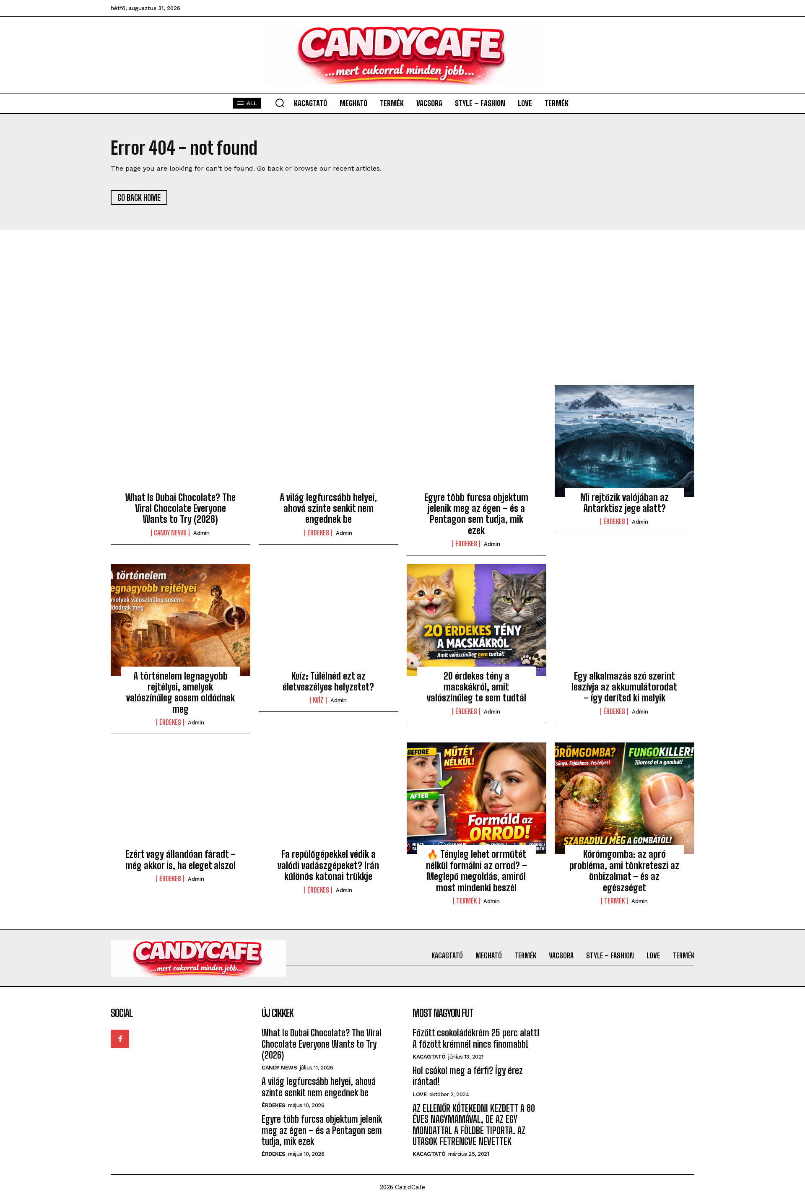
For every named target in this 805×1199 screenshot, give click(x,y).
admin (201, 533)
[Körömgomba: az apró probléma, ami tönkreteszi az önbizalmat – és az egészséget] (624, 798)
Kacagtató (429, 1057)
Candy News (170, 532)
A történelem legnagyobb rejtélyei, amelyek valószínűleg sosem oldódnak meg (180, 692)
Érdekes (318, 532)
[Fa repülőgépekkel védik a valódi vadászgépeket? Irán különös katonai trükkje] (328, 798)
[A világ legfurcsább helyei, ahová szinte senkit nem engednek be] (328, 441)
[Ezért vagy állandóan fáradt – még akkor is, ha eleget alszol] (180, 798)
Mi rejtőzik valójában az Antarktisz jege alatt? (624, 503)
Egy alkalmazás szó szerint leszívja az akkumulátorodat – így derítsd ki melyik (624, 687)
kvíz (318, 700)
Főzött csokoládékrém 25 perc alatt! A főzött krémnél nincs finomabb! (476, 1038)
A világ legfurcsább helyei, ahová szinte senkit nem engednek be (328, 508)
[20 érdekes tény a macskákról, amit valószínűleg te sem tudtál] (476, 619)
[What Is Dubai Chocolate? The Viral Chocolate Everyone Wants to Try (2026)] (180, 441)
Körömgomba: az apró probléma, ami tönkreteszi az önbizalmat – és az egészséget (624, 871)
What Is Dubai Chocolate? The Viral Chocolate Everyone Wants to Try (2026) (180, 508)
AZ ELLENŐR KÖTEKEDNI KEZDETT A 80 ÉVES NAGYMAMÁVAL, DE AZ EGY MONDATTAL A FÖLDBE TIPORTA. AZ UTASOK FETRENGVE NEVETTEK (474, 1125)
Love (419, 1094)
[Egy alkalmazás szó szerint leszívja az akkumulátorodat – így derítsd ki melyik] (624, 619)
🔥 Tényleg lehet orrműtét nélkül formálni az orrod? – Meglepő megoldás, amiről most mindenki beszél (476, 871)
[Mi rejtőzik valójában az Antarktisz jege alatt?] (624, 441)
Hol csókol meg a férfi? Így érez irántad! (468, 1076)
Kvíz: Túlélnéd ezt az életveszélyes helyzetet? (328, 681)
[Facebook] (120, 1039)
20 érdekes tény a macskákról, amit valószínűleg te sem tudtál (476, 687)
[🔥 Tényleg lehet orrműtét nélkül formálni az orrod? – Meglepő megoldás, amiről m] (476, 798)
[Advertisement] (402, 322)
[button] (280, 103)
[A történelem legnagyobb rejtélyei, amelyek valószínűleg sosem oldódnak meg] (180, 619)
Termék (466, 901)
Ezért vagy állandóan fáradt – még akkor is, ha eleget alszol (180, 860)
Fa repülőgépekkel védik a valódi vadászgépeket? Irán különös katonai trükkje (328, 865)
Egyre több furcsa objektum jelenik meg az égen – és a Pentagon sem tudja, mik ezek (476, 514)
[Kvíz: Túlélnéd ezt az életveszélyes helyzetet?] (328, 619)
